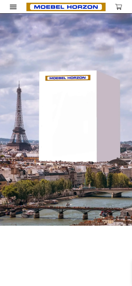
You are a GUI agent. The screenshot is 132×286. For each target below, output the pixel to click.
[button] (13, 6)
